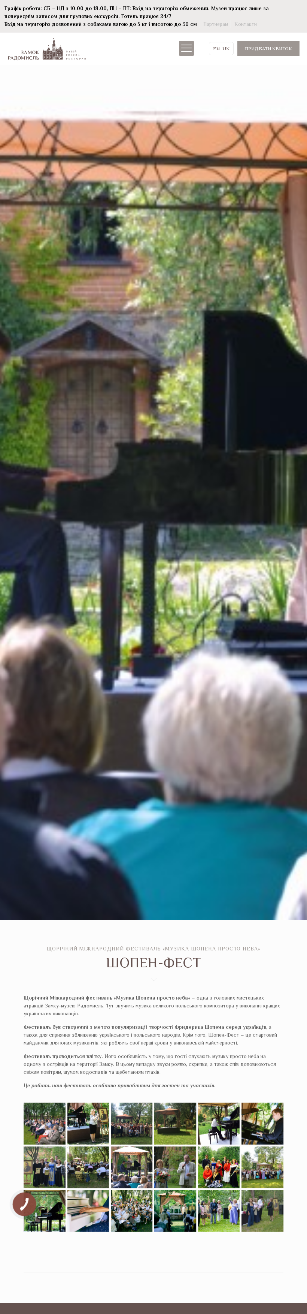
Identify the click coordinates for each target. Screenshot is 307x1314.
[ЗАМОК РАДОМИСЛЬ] (47, 48)
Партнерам (215, 24)
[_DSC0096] (44, 1123)
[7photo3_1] (219, 1211)
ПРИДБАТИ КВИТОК (268, 48)
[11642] (262, 1167)
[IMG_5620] (131, 1123)
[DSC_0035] (175, 1167)
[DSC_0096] (44, 1167)
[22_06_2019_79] (175, 1211)
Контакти (245, 24)
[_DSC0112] (262, 1211)
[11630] (44, 1211)
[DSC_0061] (131, 1167)
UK (226, 48)
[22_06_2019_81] (131, 1211)
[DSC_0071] (88, 1167)
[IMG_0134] (219, 1123)
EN (216, 48)
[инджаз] (88, 1123)
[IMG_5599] (175, 1123)
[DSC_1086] (262, 1123)
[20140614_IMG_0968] (219, 1167)
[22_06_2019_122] (88, 1211)
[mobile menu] (186, 48)
